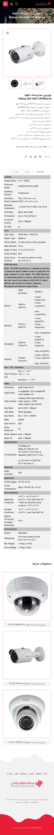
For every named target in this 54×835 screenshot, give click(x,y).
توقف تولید (42, 147)
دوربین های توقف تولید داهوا (26, 147)
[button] (7, 33)
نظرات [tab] (15, 171)
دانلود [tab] (27, 172)
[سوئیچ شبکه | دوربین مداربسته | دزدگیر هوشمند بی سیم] (43, 3)
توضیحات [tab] (40, 172)
